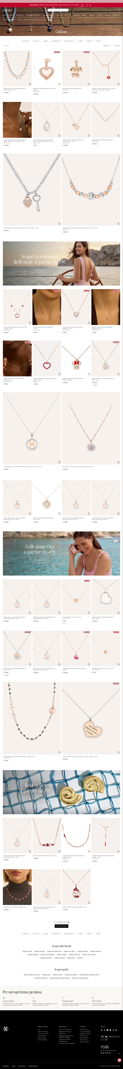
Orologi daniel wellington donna (60, 978)
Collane (19, 19)
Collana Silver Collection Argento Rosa (102, 140)
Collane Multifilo (82, 951)
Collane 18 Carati (59, 958)
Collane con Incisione (89, 954)
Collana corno (46, 974)
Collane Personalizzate (54, 951)
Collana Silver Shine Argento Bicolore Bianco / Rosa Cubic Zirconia (43, 140)
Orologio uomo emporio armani (89, 974)
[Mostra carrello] (119, 10)
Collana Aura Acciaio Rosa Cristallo (15, 907)
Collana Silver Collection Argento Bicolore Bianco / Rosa (80, 228)
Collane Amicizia (39, 951)
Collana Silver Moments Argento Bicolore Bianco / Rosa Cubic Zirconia (15, 140)
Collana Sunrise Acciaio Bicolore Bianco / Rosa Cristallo (15, 89)
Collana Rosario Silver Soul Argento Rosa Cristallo (19, 756)
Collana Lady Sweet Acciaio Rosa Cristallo (74, 669)
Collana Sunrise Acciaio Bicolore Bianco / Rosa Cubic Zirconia (23, 466)
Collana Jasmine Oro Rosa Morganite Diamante (73, 328)
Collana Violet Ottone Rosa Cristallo (45, 855)
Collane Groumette (46, 958)
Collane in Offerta (74, 954)
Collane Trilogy (61, 954)
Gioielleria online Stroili (9, 19)
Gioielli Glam (71, 958)
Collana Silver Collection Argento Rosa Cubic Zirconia (73, 140)
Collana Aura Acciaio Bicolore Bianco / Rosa (43, 518)
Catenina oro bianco (71, 974)
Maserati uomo (57, 974)
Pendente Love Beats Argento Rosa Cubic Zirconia (44, 89)
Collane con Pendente (48, 954)
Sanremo (80, 958)
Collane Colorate (95, 951)
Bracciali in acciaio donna (80, 978)
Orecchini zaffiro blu (41, 978)
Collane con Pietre (69, 951)
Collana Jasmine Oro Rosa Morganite (43, 328)
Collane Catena (27, 951)
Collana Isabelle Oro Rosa (72, 617)
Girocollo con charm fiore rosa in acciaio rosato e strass (78, 466)
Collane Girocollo (32, 954)
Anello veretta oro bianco (32, 974)
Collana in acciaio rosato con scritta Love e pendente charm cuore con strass (104, 89)
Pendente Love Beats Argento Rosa (72, 88)
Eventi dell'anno (84, 1038)
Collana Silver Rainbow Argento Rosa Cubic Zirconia (15, 328)
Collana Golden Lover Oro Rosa (102, 668)
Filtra (115, 45)
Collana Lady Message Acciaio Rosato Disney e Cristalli (73, 379)
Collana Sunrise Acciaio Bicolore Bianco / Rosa (103, 379)
